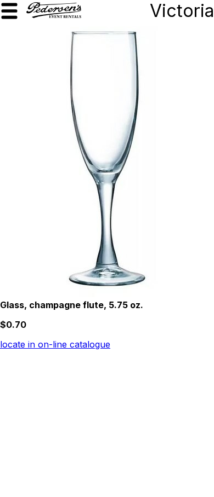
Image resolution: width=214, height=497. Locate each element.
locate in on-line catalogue (55, 344)
